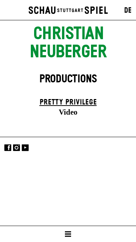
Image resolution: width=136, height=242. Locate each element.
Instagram (16, 147)
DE (128, 11)
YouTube (25, 147)
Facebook (7, 147)
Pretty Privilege (68, 102)
